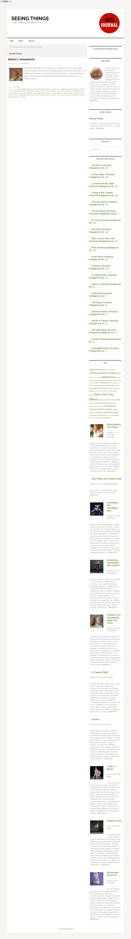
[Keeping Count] (96, 827)
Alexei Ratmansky (97, 369)
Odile (105, 400)
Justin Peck (110, 385)
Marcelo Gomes (100, 388)
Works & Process (97, 418)
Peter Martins (101, 403)
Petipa (109, 403)
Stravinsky (92, 412)
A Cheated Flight (99, 672)
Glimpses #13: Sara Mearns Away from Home (114, 619)
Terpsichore (74, 95)
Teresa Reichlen (94, 415)
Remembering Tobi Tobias (114, 425)
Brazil (48, 89)
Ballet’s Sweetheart (21, 59)
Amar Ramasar (110, 369)
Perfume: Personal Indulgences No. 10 (99, 267)
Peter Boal (23, 95)
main (18, 87)
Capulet (53, 89)
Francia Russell (40, 91)
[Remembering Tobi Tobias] (96, 431)
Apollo (34, 89)
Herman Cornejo (111, 383)
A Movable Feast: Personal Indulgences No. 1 (103, 349)
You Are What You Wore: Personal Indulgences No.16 (103, 212)
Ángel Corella (106, 418)
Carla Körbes (61, 89)
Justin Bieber (37, 93)
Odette (100, 400)
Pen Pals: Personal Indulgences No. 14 (100, 230)
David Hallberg (100, 383)
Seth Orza (66, 95)
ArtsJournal (64, 929)
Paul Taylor (92, 403)
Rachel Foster (39, 95)
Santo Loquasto (100, 406)
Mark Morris (96, 391)
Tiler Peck (102, 415)
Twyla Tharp (110, 415)
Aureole (99, 377)
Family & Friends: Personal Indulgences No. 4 (103, 322)
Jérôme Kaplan (79, 91)
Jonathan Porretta (25, 93)
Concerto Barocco (73, 89)
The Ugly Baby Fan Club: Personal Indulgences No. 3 (102, 331)
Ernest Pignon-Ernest (18, 91)
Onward (95, 719)
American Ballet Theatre (102, 373)
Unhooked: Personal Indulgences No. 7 (100, 294)
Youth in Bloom (111, 767)
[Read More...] (100, 128)
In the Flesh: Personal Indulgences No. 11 (101, 258)
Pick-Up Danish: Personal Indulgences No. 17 (103, 203)
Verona (23, 97)
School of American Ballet (100, 409)
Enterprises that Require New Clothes (113, 563)
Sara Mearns (110, 406)
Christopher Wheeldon (99, 380)
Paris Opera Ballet (113, 400)
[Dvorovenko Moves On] (96, 879)
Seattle (59, 95)
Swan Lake (113, 412)
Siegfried (115, 409)
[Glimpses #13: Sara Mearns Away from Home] (96, 622)
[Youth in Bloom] (96, 773)
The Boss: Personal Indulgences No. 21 (100, 166)
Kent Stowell (46, 93)
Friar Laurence (51, 91)
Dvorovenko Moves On (113, 873)
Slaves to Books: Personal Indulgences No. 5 (103, 312)
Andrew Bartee (26, 89)
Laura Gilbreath (57, 93)
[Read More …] (94, 100)
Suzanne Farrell (102, 412)
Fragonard (30, 91)
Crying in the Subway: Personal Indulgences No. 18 (103, 194)
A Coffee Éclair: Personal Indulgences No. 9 (102, 276)
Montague (76, 93)
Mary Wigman (68, 93)
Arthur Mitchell (93, 377)
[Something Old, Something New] (96, 509)
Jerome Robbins (13, 93)
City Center (110, 380)
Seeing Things (30, 18)
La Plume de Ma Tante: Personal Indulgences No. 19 (103, 184)
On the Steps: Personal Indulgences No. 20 (102, 175)
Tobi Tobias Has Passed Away (106, 478)
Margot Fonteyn (111, 388)
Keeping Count (114, 820)
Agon (19, 89)
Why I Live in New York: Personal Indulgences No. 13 (103, 239)
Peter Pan (30, 95)
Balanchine (41, 89)
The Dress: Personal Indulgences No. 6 (100, 303)
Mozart (110, 391)
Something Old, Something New (112, 506)
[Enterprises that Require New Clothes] (96, 567)
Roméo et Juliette (50, 95)
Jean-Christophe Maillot (65, 91)
